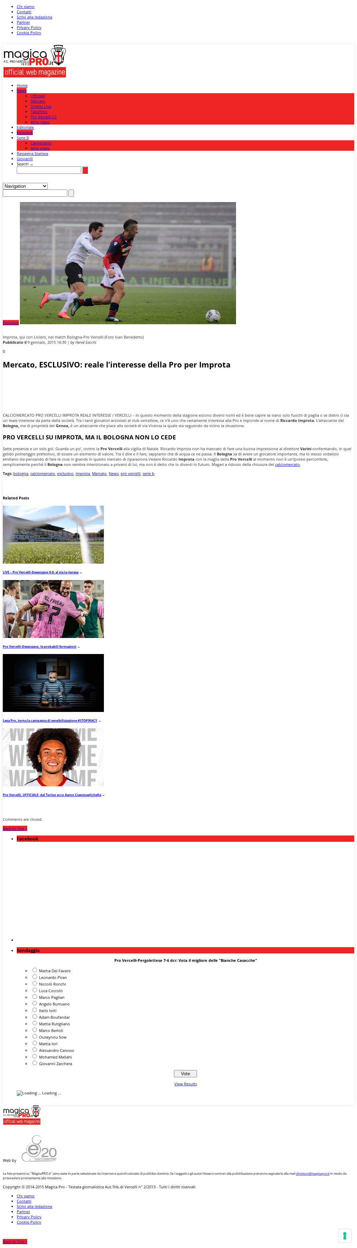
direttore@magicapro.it (312, 1173)
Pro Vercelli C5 (43, 116)
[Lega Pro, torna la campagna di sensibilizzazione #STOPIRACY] (53, 710)
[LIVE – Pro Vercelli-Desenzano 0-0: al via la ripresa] (53, 562)
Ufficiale (38, 95)
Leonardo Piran (53, 977)
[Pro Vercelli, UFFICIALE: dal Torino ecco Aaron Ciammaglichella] (53, 784)
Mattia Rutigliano (54, 1023)
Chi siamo (26, 6)
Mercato (38, 101)
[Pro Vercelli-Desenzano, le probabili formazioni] (53, 636)
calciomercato (287, 464)
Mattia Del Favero (55, 970)
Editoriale (25, 127)
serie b (148, 473)
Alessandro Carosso (56, 1050)
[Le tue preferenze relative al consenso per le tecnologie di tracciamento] (344, 1235)
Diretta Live (41, 106)
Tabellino (39, 111)
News (21, 90)
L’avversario (41, 143)
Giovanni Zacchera (55, 1063)
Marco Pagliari (51, 997)
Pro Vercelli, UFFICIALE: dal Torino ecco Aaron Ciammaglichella (52, 795)
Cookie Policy (29, 32)
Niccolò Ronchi (52, 984)
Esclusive (25, 132)
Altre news (40, 122)
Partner (23, 22)
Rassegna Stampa (32, 153)
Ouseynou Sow (53, 1037)
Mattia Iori (48, 1043)
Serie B (23, 137)
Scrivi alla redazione (34, 17)
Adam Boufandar (54, 1017)
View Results (185, 1083)
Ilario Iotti (47, 1010)
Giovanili (25, 158)
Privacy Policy (29, 27)
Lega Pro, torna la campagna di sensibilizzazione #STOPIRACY (50, 720)
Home (22, 85)
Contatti (24, 11)
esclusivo (65, 473)
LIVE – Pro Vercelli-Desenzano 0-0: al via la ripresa (40, 572)
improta (83, 473)
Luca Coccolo (51, 990)
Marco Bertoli (51, 1030)
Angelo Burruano (54, 1003)
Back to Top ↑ (15, 828)
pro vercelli (130, 473)
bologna (20, 473)
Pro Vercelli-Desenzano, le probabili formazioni (39, 646)
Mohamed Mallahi (55, 1057)
